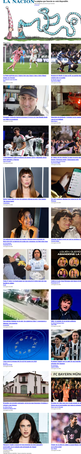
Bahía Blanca (54, 121)
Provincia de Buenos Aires (9, 408)
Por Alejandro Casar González (10, 79)
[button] (26, 59)
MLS (4, 81)
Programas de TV (7, 244)
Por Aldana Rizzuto (7, 407)
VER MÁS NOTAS (6, 451)
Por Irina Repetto (7, 243)
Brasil (4, 285)
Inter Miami (54, 448)
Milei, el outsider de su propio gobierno (63, 321)
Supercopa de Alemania (57, 407)
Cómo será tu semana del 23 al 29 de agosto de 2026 (20, 361)
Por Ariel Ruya (54, 365)
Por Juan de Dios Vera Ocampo (58, 161)
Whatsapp (53, 201)
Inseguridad (6, 325)
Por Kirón (5, 363)
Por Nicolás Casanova (56, 79)
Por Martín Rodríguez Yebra (57, 323)
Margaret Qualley (7, 448)
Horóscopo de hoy (7, 364)
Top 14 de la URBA (55, 81)
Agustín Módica (55, 367)
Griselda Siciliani (55, 241)
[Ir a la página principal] (18, 2)
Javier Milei (54, 324)
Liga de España (7, 161)
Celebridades (6, 203)
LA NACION (36, 5)
